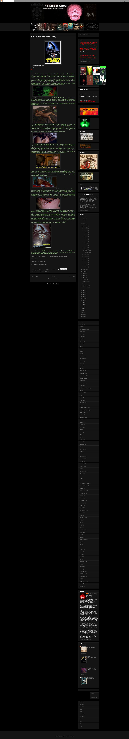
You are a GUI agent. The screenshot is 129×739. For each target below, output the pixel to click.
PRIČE (81, 495)
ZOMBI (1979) (34, 259)
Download (82, 706)
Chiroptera (82, 358)
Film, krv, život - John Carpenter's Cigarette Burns (91, 669)
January (84, 224)
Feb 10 (85, 241)
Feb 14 (85, 247)
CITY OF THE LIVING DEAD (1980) (39, 264)
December (85, 287)
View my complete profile (85, 639)
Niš (80, 468)
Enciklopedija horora (84, 388)
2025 (82, 314)
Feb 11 (85, 243)
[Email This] (61, 269)
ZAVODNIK (82, 573)
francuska (82, 402)
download (82, 383)
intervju (81, 427)
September (85, 281)
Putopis (81, 719)
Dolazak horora (83, 378)
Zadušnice (82, 571)
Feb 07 (85, 236)
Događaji (82, 704)
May (83, 273)
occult (81, 473)
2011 (82, 221)
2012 (82, 223)
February (84, 227)
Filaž (81, 395)
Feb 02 (85, 228)
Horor (81, 709)
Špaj (81, 534)
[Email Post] (58, 269)
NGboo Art (83, 646)
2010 (82, 219)
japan (81, 436)
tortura (81, 551)
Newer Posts (34, 276)
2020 (82, 304)
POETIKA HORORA (84, 210)
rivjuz (81, 507)
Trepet (81, 554)
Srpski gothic (83, 539)
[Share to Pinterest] (66, 269)
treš (80, 556)
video (81, 569)
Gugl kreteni (82, 419)
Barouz (81, 341)
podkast (81, 478)
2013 (82, 290)
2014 (82, 292)
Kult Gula (82, 449)
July (83, 277)
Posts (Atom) (56, 283)
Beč (80, 343)
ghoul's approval (83, 407)
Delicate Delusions (91, 647)
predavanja (82, 490)
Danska (81, 361)
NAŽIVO (81, 466)
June (83, 275)
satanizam (82, 517)
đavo (81, 363)
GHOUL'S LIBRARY (84, 410)
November (85, 285)
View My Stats (94, 697)
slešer (44, 271)
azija (81, 339)
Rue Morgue (82, 510)
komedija (82, 444)
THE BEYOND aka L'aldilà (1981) (38, 261)
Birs (80, 348)
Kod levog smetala (86, 667)
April (83, 271)
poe (80, 480)
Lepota (81, 451)
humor (81, 424)
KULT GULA (89, 199)
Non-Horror (82, 714)
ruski (81, 515)
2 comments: (53, 269)
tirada (81, 549)
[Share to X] (63, 269)
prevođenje (82, 493)
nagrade (82, 463)
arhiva (81, 331)
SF (80, 525)
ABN (81, 326)
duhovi (81, 385)
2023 (82, 310)
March (84, 269)
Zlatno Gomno (83, 583)
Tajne (81, 544)
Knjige (81, 711)
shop (81, 527)
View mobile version (53, 279)
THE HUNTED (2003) (91, 657)
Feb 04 (85, 232)
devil (81, 366)
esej (81, 390)
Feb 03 (85, 230)
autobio (81, 336)
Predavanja (82, 716)
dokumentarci (83, 375)
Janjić (81, 434)
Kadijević (82, 439)
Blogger (72, 736)
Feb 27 (85, 264)
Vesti (81, 726)
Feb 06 (85, 234)
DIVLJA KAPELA (83, 370)
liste (80, 454)
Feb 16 (85, 249)
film (80, 397)
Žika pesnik (82, 576)
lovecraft (82, 456)
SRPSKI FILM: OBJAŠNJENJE (85, 207)
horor (35, 271)
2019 (82, 302)
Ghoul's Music (83, 412)
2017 (82, 298)
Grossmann (82, 417)
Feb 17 (85, 254)
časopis (81, 356)
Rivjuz (81, 721)
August (84, 279)
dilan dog (82, 368)
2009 (82, 217)
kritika (41, 271)
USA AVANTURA (83, 561)
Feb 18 (85, 256)
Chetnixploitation (85, 656)
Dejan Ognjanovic (92, 593)
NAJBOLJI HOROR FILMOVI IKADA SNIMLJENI (88, 208)
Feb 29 (85, 266)
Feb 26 (85, 262)
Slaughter (82, 529)
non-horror (82, 471)
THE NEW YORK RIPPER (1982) (43, 37)
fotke (81, 400)
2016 (82, 296)
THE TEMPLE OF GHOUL (87, 677)
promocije (82, 500)
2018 (82, 300)
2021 (82, 306)
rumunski (82, 512)
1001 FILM (82, 324)
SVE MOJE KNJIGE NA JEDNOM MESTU (89, 200)
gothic (81, 414)
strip (81, 542)
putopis (81, 503)
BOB (81, 353)
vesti (81, 566)
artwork (81, 334)
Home (53, 276)
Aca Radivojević (83, 329)
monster (81, 458)
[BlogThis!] (62, 269)
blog (81, 351)
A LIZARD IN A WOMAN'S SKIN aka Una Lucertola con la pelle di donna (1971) (49, 256)
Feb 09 (85, 239)
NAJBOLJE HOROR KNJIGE (86, 201)
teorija (81, 547)
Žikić (81, 578)
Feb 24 (85, 260)
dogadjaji (82, 373)
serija (81, 520)
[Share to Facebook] (65, 269)
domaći (81, 380)
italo (38, 271)
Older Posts (72, 276)
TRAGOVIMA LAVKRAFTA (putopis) (88, 204)
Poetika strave (83, 485)
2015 (82, 294)
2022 (82, 308)
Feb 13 (85, 245)
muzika (81, 461)
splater (47, 271)
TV (80, 559)
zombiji (81, 586)
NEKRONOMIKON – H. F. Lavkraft (88, 203)
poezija (81, 488)
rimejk (81, 505)
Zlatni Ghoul (82, 581)
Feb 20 (85, 258)
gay (80, 405)
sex (80, 522)
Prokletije (82, 498)
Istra (81, 429)
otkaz (81, 476)
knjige (81, 441)
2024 (82, 312)
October (84, 283)
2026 (82, 316)
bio (80, 346)
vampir (81, 564)
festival (81, 392)
